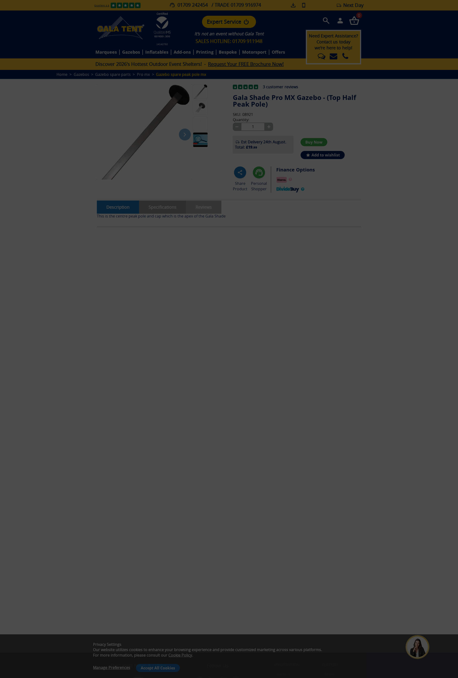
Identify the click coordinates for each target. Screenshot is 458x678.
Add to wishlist (325, 155)
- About (329, 674)
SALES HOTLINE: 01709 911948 (229, 41)
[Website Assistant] (418, 628)
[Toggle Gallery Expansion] (224, 81)
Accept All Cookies (158, 668)
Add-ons (182, 52)
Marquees (106, 52)
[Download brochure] (293, 5)
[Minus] (237, 127)
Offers (278, 52)
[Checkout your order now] (354, 20)
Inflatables (156, 52)
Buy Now (314, 142)
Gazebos (131, 52)
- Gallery (282, 674)
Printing (204, 52)
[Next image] (185, 134)
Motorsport (254, 52)
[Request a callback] (303, 5)
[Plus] (269, 127)
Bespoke (228, 52)
